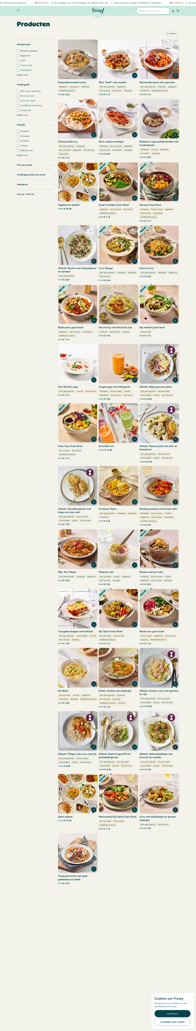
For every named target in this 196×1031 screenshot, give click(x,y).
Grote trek (161, 87)
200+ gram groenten (107, 87)
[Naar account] (173, 11)
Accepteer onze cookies (173, 1021)
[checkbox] (18, 51)
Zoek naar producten (149, 10)
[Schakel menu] (18, 10)
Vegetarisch (63, 87)
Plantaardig (81, 146)
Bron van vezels (64, 150)
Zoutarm (127, 391)
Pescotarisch (74, 87)
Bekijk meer (22, 74)
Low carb (154, 149)
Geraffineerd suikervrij (67, 91)
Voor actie (126, 332)
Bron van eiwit (105, 91)
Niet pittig (85, 87)
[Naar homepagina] (98, 11)
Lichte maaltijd (146, 395)
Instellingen (172, 1013)
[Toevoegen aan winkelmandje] (94, 75)
